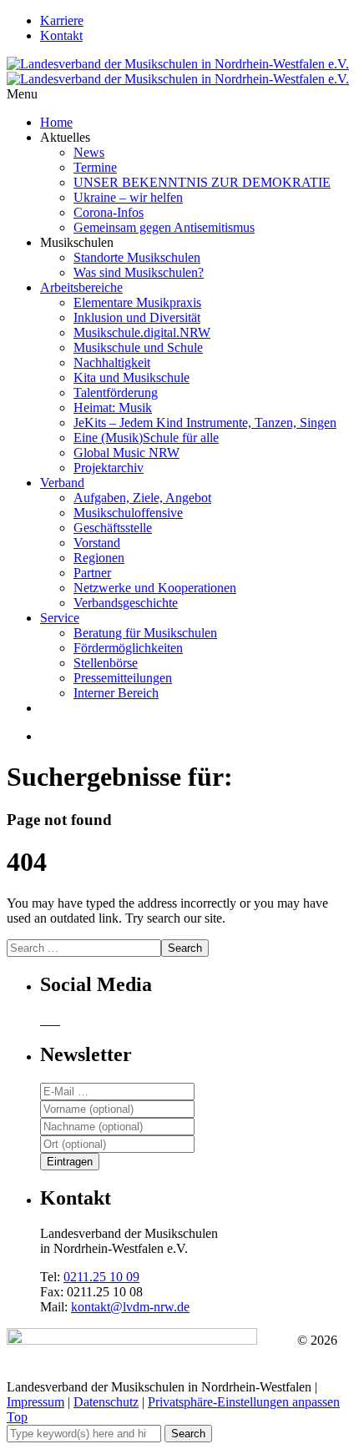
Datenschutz (106, 1402)
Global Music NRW (126, 452)
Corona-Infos (108, 212)
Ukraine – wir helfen (128, 197)
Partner (92, 573)
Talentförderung (115, 392)
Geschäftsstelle (112, 528)
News (88, 152)
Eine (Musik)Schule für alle (146, 437)
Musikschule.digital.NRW (141, 332)
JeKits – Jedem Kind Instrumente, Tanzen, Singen (204, 422)
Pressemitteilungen (122, 678)
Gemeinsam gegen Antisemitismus (164, 227)
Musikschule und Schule (138, 347)
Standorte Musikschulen (136, 257)
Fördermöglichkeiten (128, 648)
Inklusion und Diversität (136, 317)
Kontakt (61, 35)
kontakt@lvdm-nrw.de (130, 1307)
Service (59, 618)
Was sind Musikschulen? (138, 272)
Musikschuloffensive (128, 513)
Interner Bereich (116, 693)
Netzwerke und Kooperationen (154, 588)
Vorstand (96, 543)
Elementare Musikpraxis (137, 302)
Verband (62, 482)
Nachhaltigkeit (111, 362)
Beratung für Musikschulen (145, 633)
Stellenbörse (105, 663)
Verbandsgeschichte (125, 603)
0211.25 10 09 (101, 1277)
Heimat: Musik (112, 407)
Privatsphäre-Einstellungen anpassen (244, 1402)
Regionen (98, 558)
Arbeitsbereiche (81, 287)
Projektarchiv (108, 467)
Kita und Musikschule (131, 377)
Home (56, 122)
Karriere (61, 20)
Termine (95, 167)
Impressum (35, 1402)
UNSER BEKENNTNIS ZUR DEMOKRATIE (202, 182)
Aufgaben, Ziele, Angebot (142, 498)
